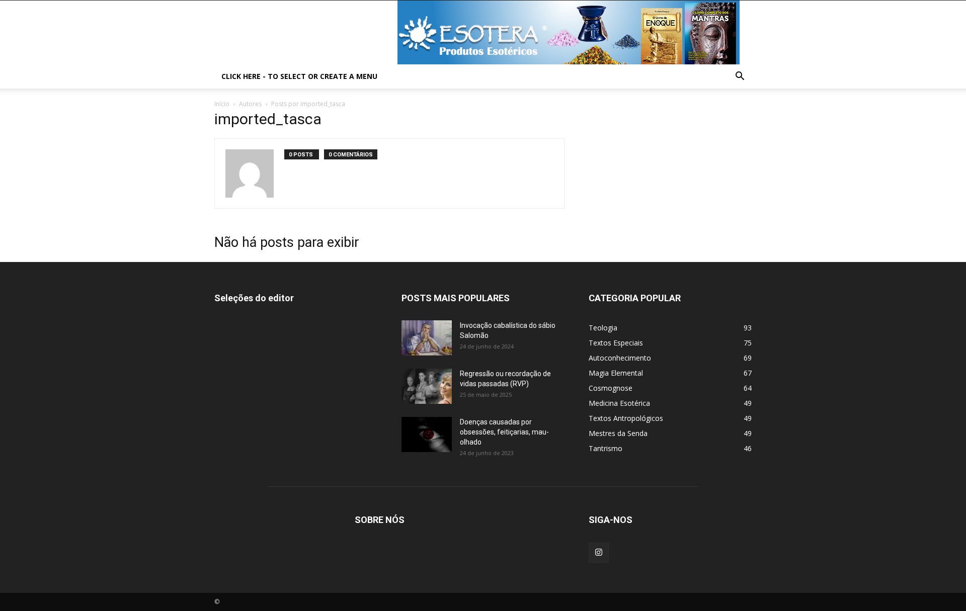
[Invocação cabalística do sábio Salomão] (426, 338)
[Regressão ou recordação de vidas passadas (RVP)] (426, 386)
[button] (740, 77)
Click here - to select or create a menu (299, 76)
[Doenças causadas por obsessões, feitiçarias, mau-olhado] (426, 434)
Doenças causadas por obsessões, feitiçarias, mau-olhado (504, 432)
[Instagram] (599, 553)
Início (221, 104)
